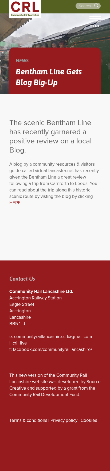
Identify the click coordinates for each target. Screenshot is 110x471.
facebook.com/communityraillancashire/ (52, 349)
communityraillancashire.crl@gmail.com (53, 336)
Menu (95, 26)
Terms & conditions (28, 420)
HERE (15, 203)
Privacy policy (63, 420)
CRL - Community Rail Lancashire (25, 9)
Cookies (89, 420)
